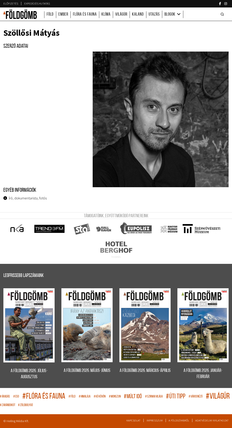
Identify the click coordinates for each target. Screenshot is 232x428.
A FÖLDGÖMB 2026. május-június (87, 370)
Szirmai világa (154, 396)
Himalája (84, 396)
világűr (218, 397)
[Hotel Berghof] (116, 247)
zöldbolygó (25, 405)
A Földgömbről (179, 420)
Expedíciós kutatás (37, 3)
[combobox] (223, 14)
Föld (50, 14)
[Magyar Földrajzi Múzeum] (169, 229)
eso (16, 396)
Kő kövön (100, 396)
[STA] (82, 229)
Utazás (154, 14)
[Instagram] (225, 4)
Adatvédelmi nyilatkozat (212, 420)
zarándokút (7, 405)
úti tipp (175, 396)
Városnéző (196, 396)
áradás (5, 396)
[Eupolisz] (136, 229)
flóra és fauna (43, 397)
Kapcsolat (133, 420)
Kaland (138, 14)
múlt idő (133, 397)
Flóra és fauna (85, 14)
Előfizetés (10, 3)
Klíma (106, 14)
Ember (63, 14)
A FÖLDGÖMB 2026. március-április (145, 370)
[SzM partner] (201, 229)
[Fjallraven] (104, 229)
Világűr (121, 14)
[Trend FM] (50, 229)
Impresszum (155, 420)
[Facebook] (220, 4)
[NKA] (17, 229)
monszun (115, 396)
